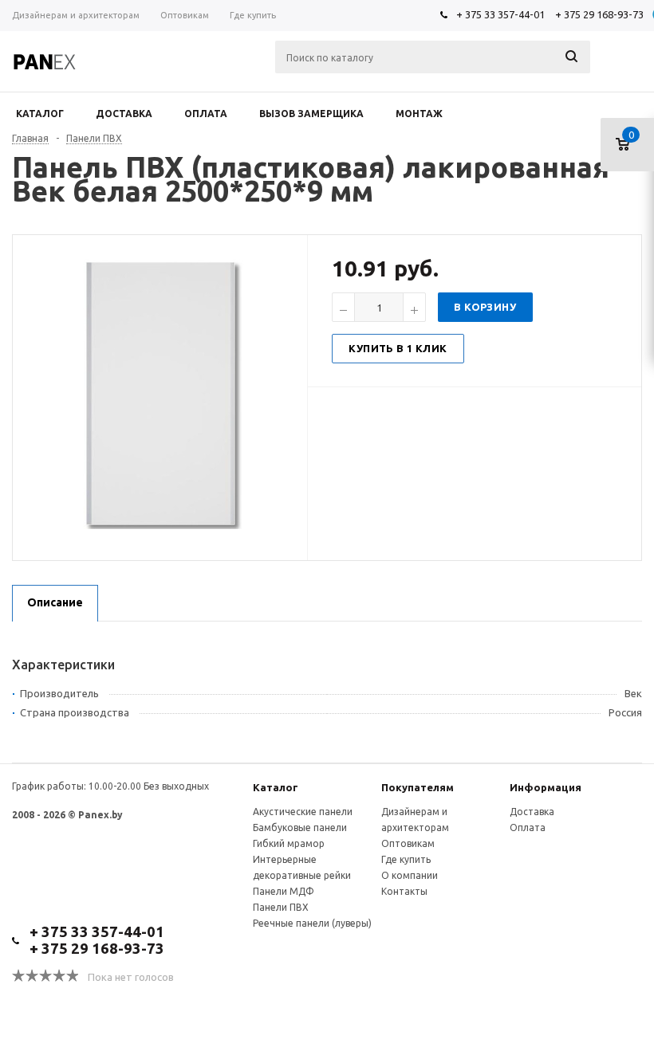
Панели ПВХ (281, 907)
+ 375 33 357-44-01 (500, 14)
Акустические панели (303, 811)
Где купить (406, 859)
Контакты (404, 891)
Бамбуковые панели (300, 827)
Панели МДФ (283, 891)
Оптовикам (408, 843)
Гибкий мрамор (289, 843)
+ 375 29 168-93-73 (599, 14)
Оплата (528, 827)
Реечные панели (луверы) (312, 923)
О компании (409, 875)
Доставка (532, 811)
